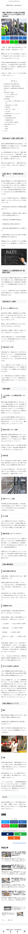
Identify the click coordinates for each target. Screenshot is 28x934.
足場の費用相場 (8, 115)
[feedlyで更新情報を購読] (20, 834)
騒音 (7, 126)
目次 (12, 81)
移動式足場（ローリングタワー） (13, 113)
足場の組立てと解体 (9, 92)
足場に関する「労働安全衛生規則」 (12, 86)
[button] (25, 443)
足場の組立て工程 (10, 96)
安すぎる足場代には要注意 (12, 122)
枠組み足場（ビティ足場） (12, 105)
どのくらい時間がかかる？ (12, 94)
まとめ (5, 130)
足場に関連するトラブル (10, 124)
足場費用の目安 (9, 120)
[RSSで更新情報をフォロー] (14, 838)
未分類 (4, 814)
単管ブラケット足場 (10, 109)
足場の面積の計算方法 (11, 117)
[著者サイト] (7, 834)
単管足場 (8, 107)
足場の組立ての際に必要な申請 (11, 84)
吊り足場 (8, 111)
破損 (7, 128)
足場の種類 (6, 98)
